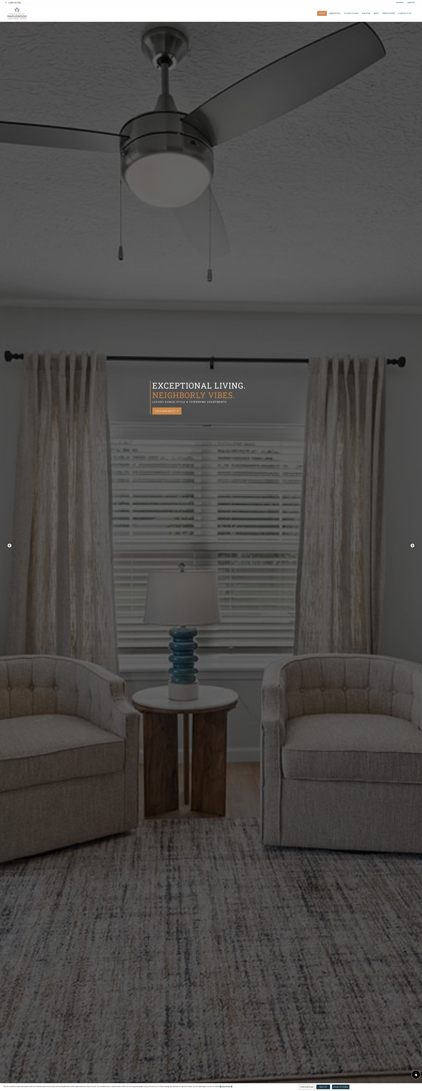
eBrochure (388, 13)
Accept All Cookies (340, 1087)
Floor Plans (351, 13)
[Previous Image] (9, 545)
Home (322, 13)
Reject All (323, 1087)
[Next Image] (412, 545)
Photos (366, 13)
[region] (211, 1087)
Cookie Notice (226, 1086)
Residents (400, 2)
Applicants (412, 2)
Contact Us (405, 13)
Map (376, 13)
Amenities (335, 13)
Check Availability (165, 411)
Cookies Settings (306, 1087)
